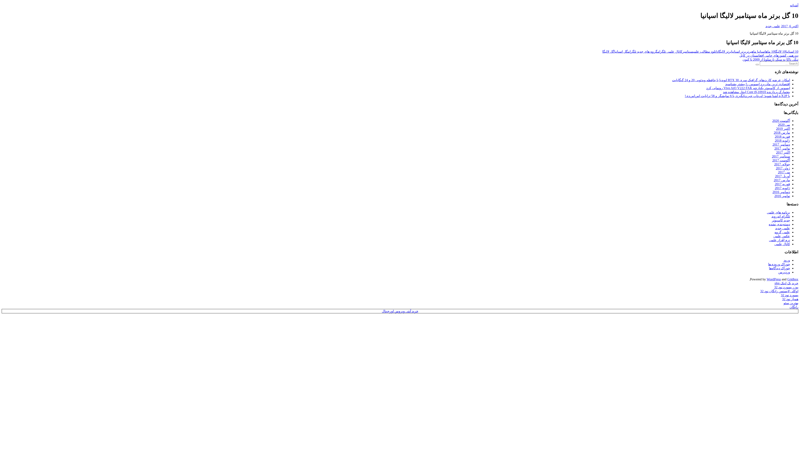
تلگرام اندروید (780, 216)
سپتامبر (687, 51)
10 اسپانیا (792, 51)
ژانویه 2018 (782, 140)
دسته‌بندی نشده (779, 224)
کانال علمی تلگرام (670, 51)
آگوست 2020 (781, 120)
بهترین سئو (791, 303)
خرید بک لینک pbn (786, 283)
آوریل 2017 (782, 176)
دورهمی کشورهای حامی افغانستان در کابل (768, 55)
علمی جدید (772, 26)
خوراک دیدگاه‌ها (779, 268)
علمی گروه (782, 232)
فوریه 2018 (782, 136)
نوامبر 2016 (782, 196)
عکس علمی (781, 236)
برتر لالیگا (724, 51)
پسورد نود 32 (789, 295)
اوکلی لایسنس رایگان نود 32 (779, 291)
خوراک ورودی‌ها (779, 264)
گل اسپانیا (621, 51)
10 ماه (770, 51)
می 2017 (784, 172)
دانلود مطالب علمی (705, 51)
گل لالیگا (608, 51)
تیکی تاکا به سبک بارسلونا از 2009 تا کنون (770, 59)
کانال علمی (782, 244)
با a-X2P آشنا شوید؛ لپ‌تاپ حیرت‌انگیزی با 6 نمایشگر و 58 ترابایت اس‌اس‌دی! (737, 96)
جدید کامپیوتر (781, 220)
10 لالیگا (780, 51)
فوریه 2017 (782, 184)
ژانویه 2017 (782, 188)
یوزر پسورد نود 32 (786, 287)
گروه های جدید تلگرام (643, 51)
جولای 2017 (782, 164)
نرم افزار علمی (779, 240)
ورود (787, 260)
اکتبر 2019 (783, 128)
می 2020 (784, 124)
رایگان (794, 307)
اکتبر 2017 (783, 152)
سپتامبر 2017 (781, 156)
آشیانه (794, 5)
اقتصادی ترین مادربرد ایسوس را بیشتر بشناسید (757, 84)
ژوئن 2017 (783, 168)
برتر (749, 51)
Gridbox (792, 279)
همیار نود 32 (790, 299)
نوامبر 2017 (782, 148)
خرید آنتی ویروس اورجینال (400, 311)
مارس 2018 (782, 132)
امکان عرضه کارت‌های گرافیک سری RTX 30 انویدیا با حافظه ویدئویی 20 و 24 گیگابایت (731, 80)
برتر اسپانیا (738, 51)
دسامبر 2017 (781, 144)
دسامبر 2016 (781, 192)
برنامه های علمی (778, 212)
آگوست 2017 (781, 160)
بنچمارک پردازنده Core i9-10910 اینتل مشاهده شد (756, 92)
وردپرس (784, 272)
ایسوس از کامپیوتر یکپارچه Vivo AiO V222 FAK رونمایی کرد (748, 88)
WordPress (774, 279)
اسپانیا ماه (759, 51)
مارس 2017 (782, 180)
